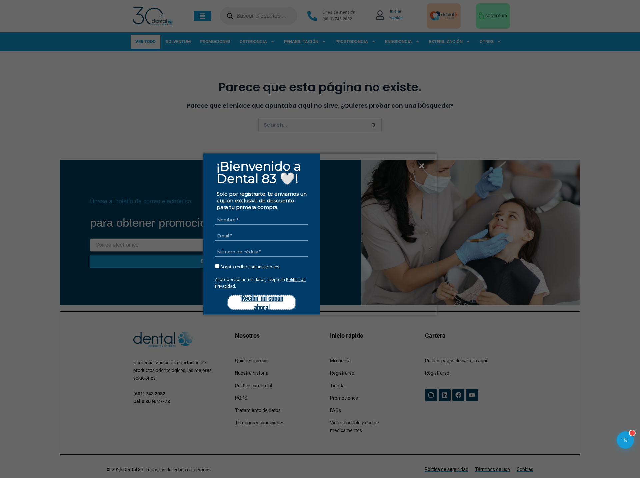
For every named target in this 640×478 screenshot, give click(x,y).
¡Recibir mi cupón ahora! (261, 302)
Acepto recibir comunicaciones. (249, 266)
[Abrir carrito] (625, 440)
